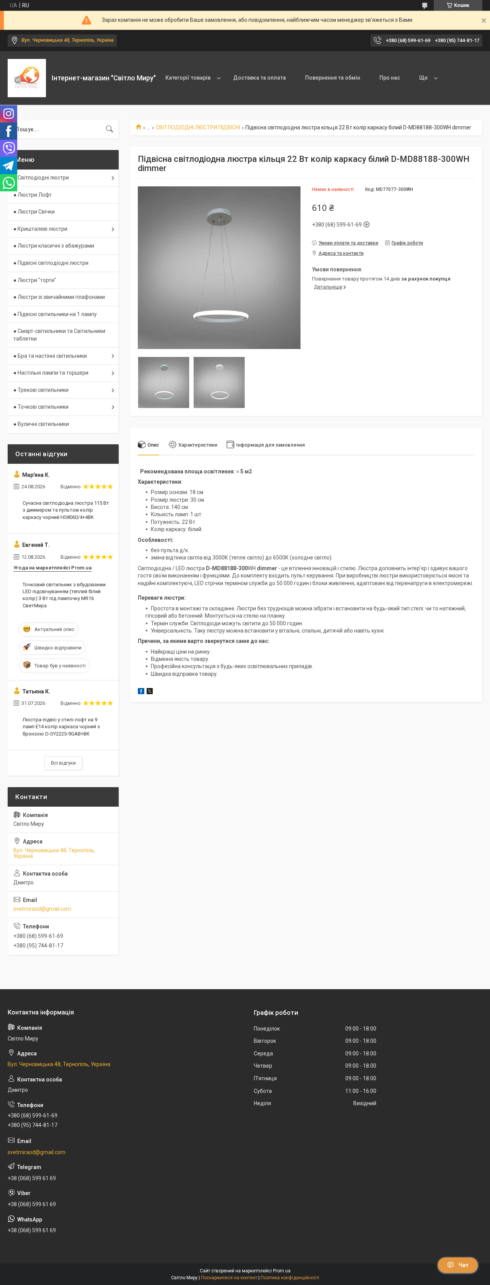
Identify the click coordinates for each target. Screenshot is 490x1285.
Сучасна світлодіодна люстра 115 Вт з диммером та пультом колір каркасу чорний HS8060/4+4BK (66, 510)
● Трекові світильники (41, 390)
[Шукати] (109, 129)
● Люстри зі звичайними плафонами (59, 297)
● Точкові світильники (41, 407)
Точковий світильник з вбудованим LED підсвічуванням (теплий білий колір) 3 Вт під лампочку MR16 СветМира (64, 595)
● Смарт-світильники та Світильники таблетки (59, 335)
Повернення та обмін (332, 78)
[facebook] (141, 692)
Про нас (389, 78)
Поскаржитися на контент (229, 1277)
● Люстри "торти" (34, 280)
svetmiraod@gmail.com (42, 909)
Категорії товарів (188, 78)
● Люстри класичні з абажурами (53, 246)
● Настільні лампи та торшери (50, 373)
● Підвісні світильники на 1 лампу (55, 314)
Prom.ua (282, 1271)
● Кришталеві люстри (40, 229)
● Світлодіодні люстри (41, 177)
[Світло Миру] (27, 78)
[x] (150, 692)
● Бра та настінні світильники (50, 356)
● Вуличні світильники (41, 424)
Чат (464, 1265)
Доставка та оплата (259, 78)
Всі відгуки (63, 763)
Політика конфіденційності (290, 1277)
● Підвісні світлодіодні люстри (50, 263)
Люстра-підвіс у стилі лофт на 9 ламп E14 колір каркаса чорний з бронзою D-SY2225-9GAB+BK (61, 726)
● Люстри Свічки (34, 212)
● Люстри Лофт (32, 195)
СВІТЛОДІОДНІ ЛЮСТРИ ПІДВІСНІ (198, 127)
